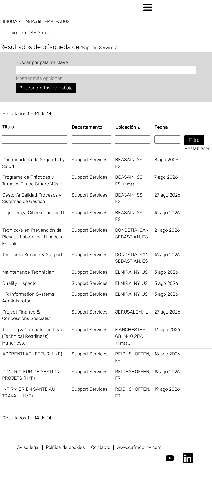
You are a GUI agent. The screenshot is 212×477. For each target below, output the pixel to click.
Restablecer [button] (197, 148)
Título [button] (8, 127)
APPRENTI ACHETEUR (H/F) (32, 354)
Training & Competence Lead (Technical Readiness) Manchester (32, 336)
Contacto (100, 447)
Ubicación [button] (126, 127)
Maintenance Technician (28, 272)
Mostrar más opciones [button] (39, 78)
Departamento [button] (87, 127)
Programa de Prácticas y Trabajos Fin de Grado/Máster (33, 180)
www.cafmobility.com (139, 447)
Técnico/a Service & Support (32, 254)
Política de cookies (65, 447)
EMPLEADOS (57, 21)
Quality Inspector (20, 283)
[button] (176, 7)
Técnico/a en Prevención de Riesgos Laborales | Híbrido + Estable (32, 236)
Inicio (11, 32)
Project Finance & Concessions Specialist (26, 315)
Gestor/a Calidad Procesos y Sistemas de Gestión (32, 198)
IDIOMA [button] (10, 21)
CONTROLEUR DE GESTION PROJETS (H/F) (30, 375)
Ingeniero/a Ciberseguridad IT (33, 212)
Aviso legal (28, 447)
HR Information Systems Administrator (28, 297)
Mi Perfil (33, 21)
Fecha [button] (161, 127)
